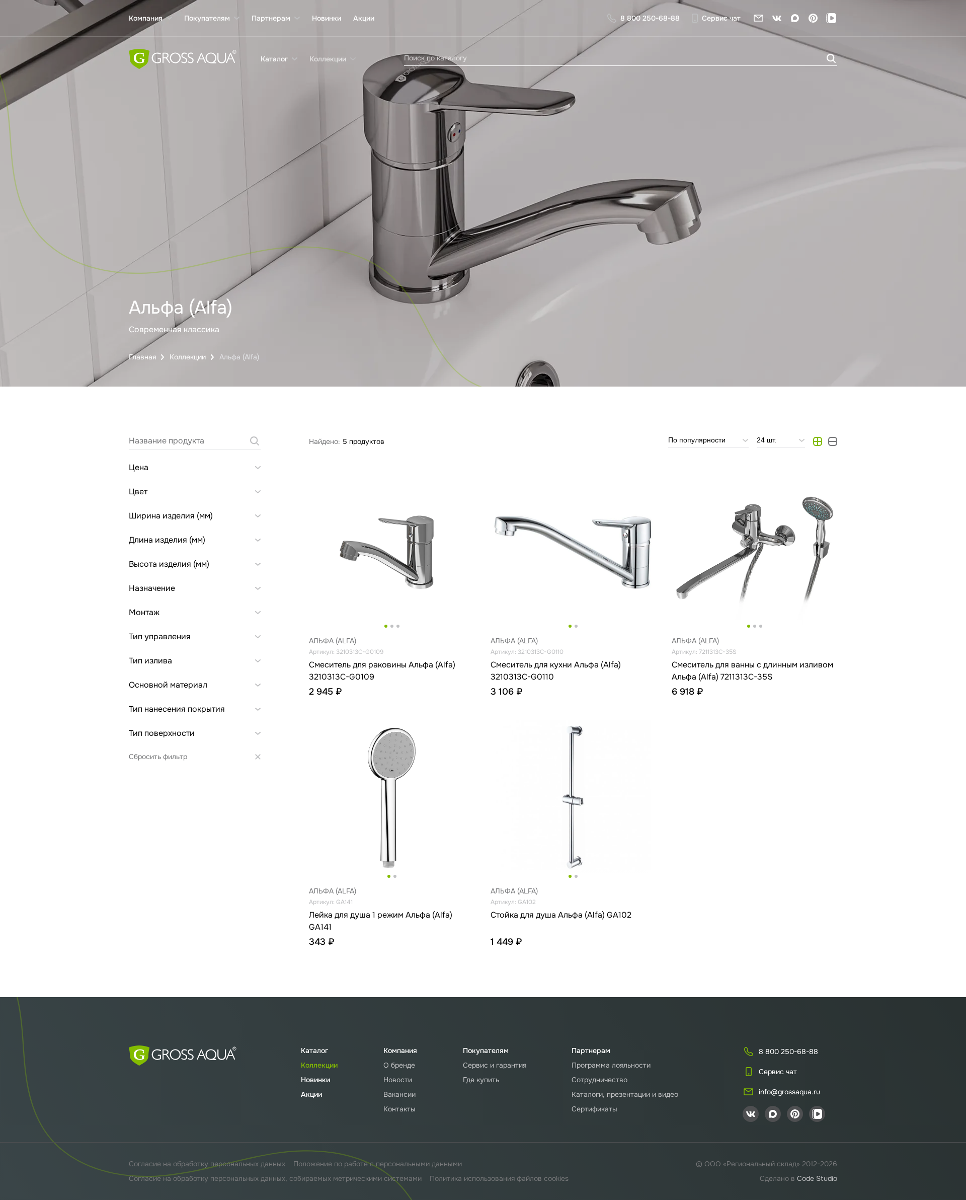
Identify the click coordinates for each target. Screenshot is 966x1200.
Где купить (481, 1079)
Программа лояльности (611, 1065)
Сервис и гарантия (494, 1065)
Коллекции (188, 356)
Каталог (314, 1050)
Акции (363, 18)
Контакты (399, 1108)
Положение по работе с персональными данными (377, 1163)
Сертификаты (594, 1108)
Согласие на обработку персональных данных (207, 1163)
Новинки (326, 18)
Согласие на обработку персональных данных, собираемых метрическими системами (275, 1178)
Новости (397, 1079)
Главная (142, 356)
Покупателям (486, 1050)
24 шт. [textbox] (766, 440)
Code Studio (817, 1178)
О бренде (399, 1065)
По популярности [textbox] (697, 440)
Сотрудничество (599, 1079)
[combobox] (708, 441)
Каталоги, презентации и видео (625, 1094)
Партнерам (591, 1050)
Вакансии (399, 1094)
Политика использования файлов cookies (499, 1178)
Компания (400, 1050)
